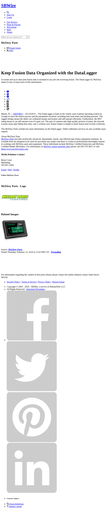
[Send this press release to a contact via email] (8, 91)
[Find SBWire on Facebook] (32, 340)
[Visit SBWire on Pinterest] (32, 441)
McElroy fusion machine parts (57, 146)
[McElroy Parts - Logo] (15, 204)
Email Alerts (14, 48)
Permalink (56, 252)
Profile (16, 170)
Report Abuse (58, 282)
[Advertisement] (53, 60)
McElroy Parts (7, 139)
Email (3, 170)
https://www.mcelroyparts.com (14, 149)
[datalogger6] (15, 240)
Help (9, 29)
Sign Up (10, 15)
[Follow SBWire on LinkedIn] (32, 492)
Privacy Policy (44, 282)
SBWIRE (18, 114)
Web (10, 170)
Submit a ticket (15, 506)
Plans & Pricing (13, 24)
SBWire (8, 5)
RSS (11, 50)
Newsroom (11, 27)
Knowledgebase (16, 504)
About (9, 32)
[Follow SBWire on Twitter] (32, 391)
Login (9, 17)
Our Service (12, 22)
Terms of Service (29, 282)
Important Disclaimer (35, 289)
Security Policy (13, 282)
